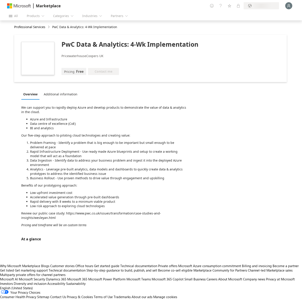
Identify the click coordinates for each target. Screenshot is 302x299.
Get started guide (106, 266)
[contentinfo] (49, 27)
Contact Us (58, 297)
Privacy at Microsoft (280, 279)
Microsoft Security (32, 279)
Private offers (167, 266)
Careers (211, 279)
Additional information (60, 94)
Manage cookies (165, 297)
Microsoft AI (9, 279)
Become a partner (286, 266)
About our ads (142, 297)
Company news (254, 279)
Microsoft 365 (77, 279)
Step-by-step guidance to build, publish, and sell (121, 270)
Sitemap (43, 297)
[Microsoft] (19, 5)
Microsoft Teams (138, 279)
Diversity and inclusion (30, 283)
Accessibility (56, 283)
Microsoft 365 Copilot (167, 279)
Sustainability (76, 283)
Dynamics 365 (56, 279)
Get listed (7, 270)
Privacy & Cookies (80, 297)
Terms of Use (103, 297)
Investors (6, 283)
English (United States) (16, 288)
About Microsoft (230, 279)
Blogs (45, 266)
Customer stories (62, 266)
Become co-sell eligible (175, 270)
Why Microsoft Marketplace (20, 266)
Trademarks (122, 297)
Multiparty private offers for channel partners (32, 274)
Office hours (84, 266)
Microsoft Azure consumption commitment (210, 266)
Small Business (195, 279)
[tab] (31, 94)
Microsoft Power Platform (107, 279)
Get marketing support (31, 270)
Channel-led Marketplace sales (270, 270)
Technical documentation (138, 266)
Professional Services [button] (29, 27)
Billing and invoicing (257, 266)
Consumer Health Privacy (18, 297)
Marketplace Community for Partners (220, 270)
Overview (30, 94)
